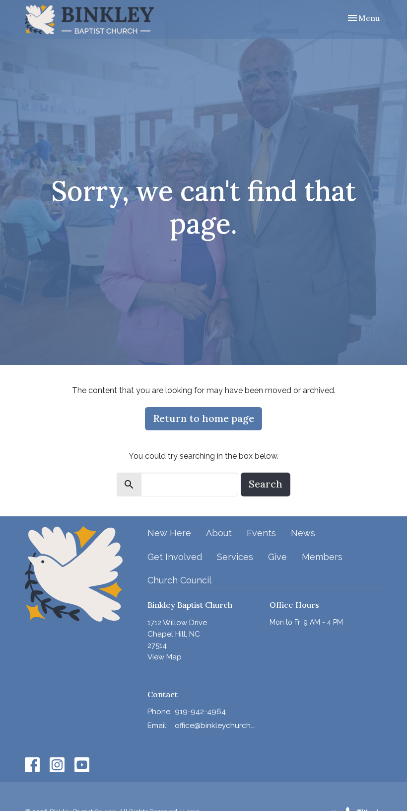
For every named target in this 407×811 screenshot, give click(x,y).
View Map (164, 656)
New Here (169, 533)
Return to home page (203, 418)
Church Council (179, 580)
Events (261, 533)
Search (265, 484)
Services (235, 557)
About (219, 533)
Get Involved (174, 557)
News (303, 533)
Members (322, 557)
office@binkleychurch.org (217, 725)
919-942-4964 (200, 711)
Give (277, 557)
